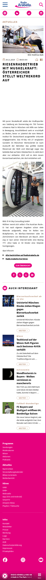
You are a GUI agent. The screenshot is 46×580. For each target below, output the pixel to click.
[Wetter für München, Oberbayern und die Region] (17, 13)
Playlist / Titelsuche (11, 506)
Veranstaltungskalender (13, 472)
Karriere (6, 539)
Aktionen (6, 456)
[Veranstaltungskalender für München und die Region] (41, 13)
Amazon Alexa (9, 502)
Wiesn (5, 453)
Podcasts (6, 459)
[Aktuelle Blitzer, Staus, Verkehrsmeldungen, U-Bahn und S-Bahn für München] (29, 13)
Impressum (7, 548)
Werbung (6, 532)
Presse (5, 529)
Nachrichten (8, 469)
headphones (36, 59)
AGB (4, 542)
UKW (5, 487)
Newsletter (7, 526)
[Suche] (41, 4)
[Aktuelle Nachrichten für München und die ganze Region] (5, 13)
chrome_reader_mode (41, 59)
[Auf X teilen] (19, 275)
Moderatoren (8, 450)
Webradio (7, 493)
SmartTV (6, 499)
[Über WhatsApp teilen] (26, 275)
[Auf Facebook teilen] (13, 275)
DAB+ (5, 490)
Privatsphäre (8, 551)
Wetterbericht (8, 478)
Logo (5, 535)
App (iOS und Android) (12, 496)
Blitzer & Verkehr (10, 475)
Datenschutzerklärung (12, 545)
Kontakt (6, 523)
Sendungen (8, 447)
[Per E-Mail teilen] (32, 275)
